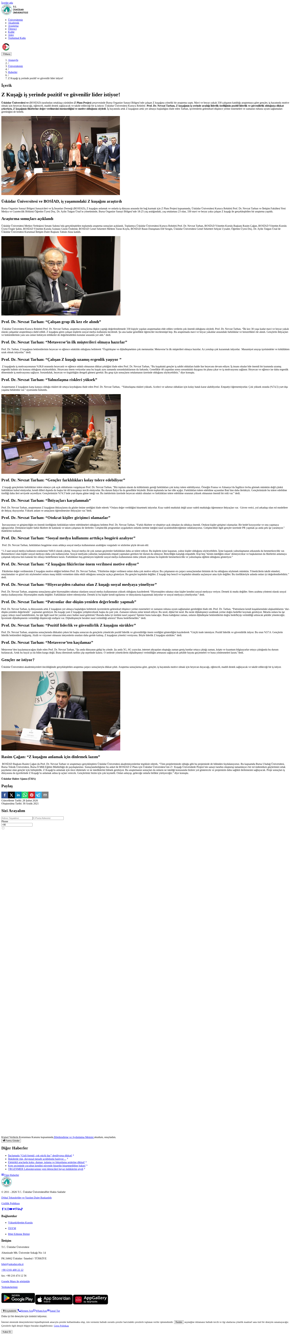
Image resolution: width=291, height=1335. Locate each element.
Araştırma (13, 25)
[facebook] (4, 795)
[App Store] (54, 1303)
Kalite (11, 31)
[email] (45, 795)
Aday (11, 35)
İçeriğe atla (7, 2)
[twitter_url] (5, 1209)
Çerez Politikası (61, 1325)
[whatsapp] (25, 795)
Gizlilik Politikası (10, 1203)
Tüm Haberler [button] (11, 1175)
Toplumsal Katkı (17, 38)
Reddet (178, 1322)
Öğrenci (12, 28)
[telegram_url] (13, 1209)
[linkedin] (18, 795)
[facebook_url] (2, 1209)
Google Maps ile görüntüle (15, 1281)
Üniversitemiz (15, 19)
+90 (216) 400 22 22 (12, 1269)
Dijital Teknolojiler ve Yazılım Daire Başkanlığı (26, 1197)
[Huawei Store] (90, 1303)
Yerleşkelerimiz (9, 1287)
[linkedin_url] (19, 1209)
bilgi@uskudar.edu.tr (12, 1264)
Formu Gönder (13, 1141)
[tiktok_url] (21, 1209)
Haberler (12, 72)
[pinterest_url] (16, 1209)
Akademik (13, 22)
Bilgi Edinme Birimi (19, 1234)
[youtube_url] (10, 1209)
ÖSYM (12, 1228)
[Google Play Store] (18, 1303)
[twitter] (11, 795)
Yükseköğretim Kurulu (20, 1222)
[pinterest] (31, 795)
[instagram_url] (8, 1209)
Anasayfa (13, 60)
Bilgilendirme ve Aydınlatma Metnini (73, 1137)
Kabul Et (7, 1332)
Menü (7, 54)
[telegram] (38, 795)
